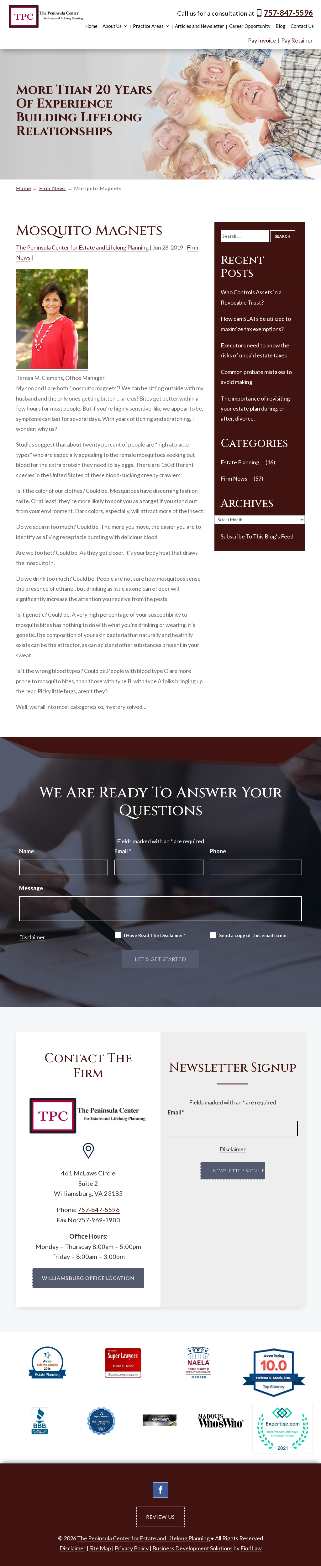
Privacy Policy (132, 1548)
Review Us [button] (160, 1517)
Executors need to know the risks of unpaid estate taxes (255, 350)
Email (122, 851)
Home (91, 26)
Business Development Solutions (192, 1548)
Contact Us (302, 26)
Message (31, 888)
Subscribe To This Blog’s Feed (257, 536)
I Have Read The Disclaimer (155, 935)
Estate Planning (240, 462)
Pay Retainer (297, 40)
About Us (112, 26)
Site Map (100, 1548)
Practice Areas (148, 26)
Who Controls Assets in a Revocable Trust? (251, 297)
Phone (218, 851)
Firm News (234, 478)
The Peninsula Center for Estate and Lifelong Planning (82, 247)
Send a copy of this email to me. (253, 935)
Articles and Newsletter (199, 26)
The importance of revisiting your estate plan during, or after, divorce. (255, 408)
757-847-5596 (288, 12)
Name (26, 851)
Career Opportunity (250, 26)
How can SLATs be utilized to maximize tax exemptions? (256, 323)
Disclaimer (32, 937)
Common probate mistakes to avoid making (256, 376)
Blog (281, 26)
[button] (300, 1519)
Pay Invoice (262, 40)
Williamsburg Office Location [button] (88, 1278)
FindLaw (251, 1548)
